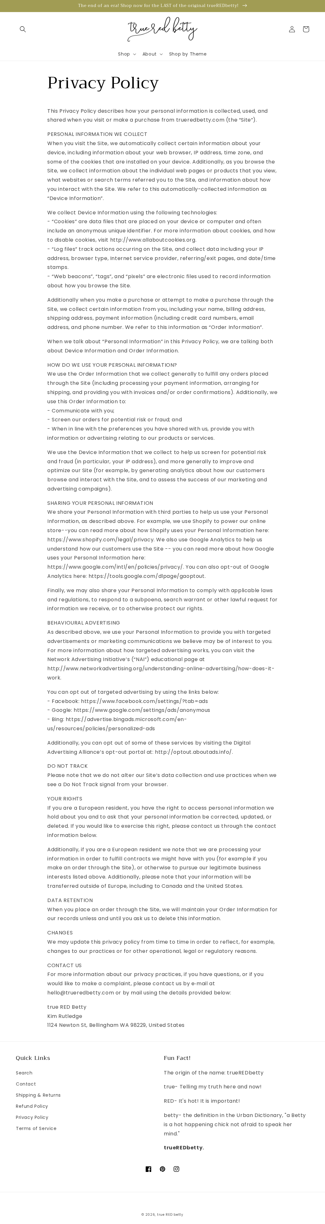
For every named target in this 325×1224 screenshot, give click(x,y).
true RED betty (170, 1214)
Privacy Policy (32, 1117)
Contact (26, 1084)
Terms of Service (36, 1128)
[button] (23, 29)
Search (24, 1073)
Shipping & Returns (38, 1095)
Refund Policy (32, 1106)
